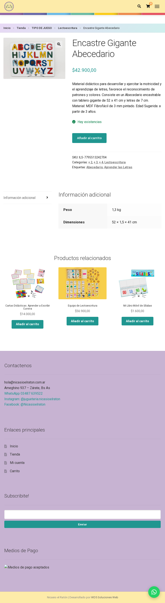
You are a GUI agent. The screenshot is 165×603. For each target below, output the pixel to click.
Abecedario (94, 167)
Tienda (21, 28)
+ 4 (101, 162)
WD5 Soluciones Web (104, 597)
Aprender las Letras (118, 167)
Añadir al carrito (89, 138)
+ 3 (96, 162)
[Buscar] (139, 6)
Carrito (15, 471)
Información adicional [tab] (19, 198)
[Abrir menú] (157, 6)
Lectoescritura (67, 28)
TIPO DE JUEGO (42, 28)
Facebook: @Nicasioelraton (24, 404)
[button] (58, 44)
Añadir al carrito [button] (27, 324)
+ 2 (90, 162)
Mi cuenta (17, 463)
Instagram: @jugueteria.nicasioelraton (32, 399)
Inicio (7, 28)
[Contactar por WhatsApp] (154, 592)
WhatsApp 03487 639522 (23, 393)
